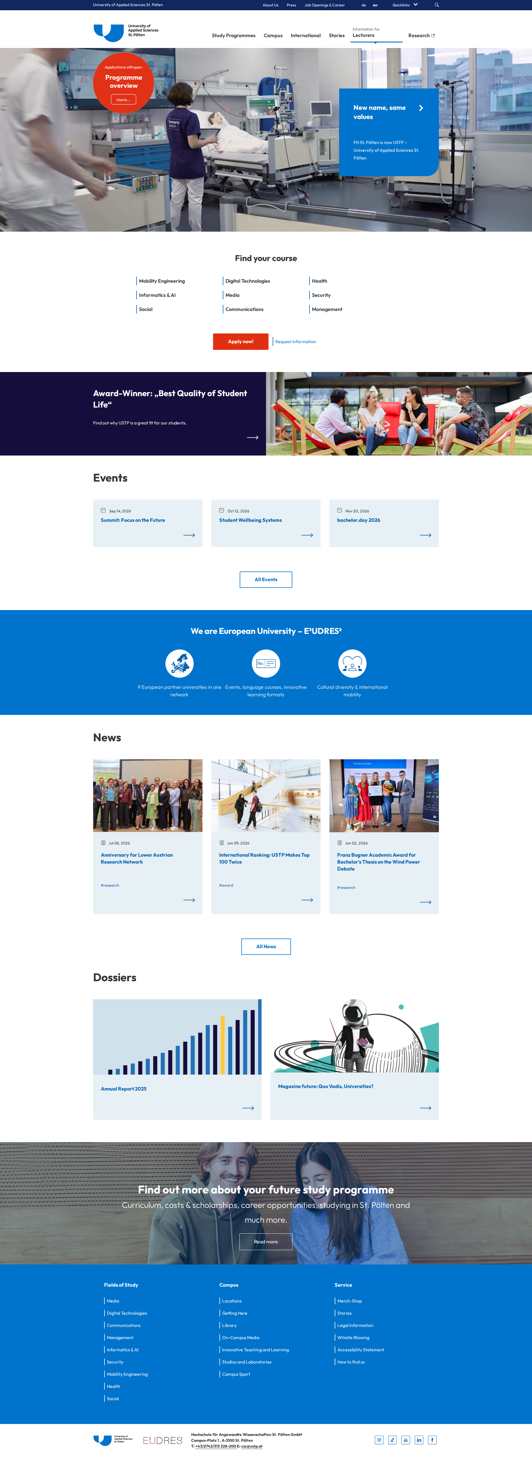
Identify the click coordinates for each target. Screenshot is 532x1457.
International (306, 35)
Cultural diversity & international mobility (352, 691)
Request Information (295, 341)
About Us (270, 4)
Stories (337, 35)
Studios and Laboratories (247, 1362)
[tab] (179, 284)
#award (226, 884)
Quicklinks (402, 4)
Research (419, 35)
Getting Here (234, 1313)
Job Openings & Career (325, 4)
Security (115, 1362)
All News (266, 946)
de (364, 4)
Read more (266, 1241)
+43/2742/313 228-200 (216, 1446)
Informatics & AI (123, 1349)
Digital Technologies (127, 1313)
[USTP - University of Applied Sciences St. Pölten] (127, 29)
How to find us (351, 1362)
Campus (273, 35)
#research (110, 884)
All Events (266, 579)
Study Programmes (233, 35)
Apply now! (241, 341)
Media (113, 1301)
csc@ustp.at (252, 1446)
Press (291, 4)
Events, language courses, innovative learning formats (266, 691)
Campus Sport (236, 1374)
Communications (123, 1325)
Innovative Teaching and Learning (255, 1349)
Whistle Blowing (353, 1337)
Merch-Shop (349, 1301)
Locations (232, 1301)
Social (113, 1398)
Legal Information (355, 1325)
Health (113, 1386)
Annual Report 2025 (124, 1088)
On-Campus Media (240, 1337)
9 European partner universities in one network (179, 691)
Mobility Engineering (127, 1374)
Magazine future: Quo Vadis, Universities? (326, 1086)
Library (229, 1325)
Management (120, 1337)
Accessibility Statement (360, 1349)
